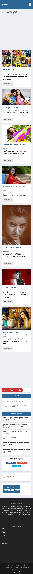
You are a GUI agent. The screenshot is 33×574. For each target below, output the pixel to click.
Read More (8, 84)
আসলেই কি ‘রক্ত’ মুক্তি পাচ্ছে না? (12, 248)
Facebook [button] (10, 462)
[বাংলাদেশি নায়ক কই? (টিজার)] (16, 318)
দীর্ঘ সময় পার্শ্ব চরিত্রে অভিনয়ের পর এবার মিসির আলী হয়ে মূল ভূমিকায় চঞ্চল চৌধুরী (16, 443)
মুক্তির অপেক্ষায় (25, 110)
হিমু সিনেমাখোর (7, 72)
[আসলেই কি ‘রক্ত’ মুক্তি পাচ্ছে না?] (16, 225)
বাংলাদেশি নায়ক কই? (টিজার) (11, 332)
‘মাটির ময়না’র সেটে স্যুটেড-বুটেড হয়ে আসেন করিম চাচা (15, 431)
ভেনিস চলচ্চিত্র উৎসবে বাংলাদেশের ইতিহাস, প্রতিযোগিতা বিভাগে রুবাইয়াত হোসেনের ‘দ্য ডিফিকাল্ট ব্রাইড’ (15, 425)
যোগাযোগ (13, 570)
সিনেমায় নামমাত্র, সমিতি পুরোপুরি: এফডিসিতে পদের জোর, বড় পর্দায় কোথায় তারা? (16, 450)
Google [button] (22, 462)
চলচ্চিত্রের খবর (19, 110)
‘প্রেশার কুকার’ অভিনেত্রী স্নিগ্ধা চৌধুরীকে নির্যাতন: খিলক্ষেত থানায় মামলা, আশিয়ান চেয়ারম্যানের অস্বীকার (15, 418)
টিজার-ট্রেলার (4, 543)
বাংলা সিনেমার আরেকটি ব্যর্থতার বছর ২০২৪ (14, 401)
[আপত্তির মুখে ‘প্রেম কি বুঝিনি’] (16, 97)
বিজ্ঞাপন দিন (19, 570)
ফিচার (8, 251)
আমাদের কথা (6, 567)
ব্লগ (18, 72)
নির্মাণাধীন (5, 251)
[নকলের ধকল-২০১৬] (16, 58)
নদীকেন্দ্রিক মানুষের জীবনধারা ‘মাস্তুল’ (11, 437)
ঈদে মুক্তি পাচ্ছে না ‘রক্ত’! (10, 287)
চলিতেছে (3, 532)
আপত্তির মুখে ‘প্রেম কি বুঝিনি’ (11, 108)
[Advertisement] (16, 31)
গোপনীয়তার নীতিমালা (24, 567)
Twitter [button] (16, 466)
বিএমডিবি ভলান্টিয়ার (14, 567)
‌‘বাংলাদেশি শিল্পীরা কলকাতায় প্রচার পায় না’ (15, 145)
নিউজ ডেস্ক (6, 110)
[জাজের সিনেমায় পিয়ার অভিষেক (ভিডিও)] (16, 175)
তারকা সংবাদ (24, 147)
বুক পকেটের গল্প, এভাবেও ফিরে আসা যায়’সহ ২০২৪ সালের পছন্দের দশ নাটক (16, 405)
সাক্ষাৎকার (5, 148)
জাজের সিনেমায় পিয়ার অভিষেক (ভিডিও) (14, 186)
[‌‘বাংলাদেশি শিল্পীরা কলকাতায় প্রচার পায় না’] (16, 133)
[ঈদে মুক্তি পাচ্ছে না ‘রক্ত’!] (16, 277)
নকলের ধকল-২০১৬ (8, 69)
